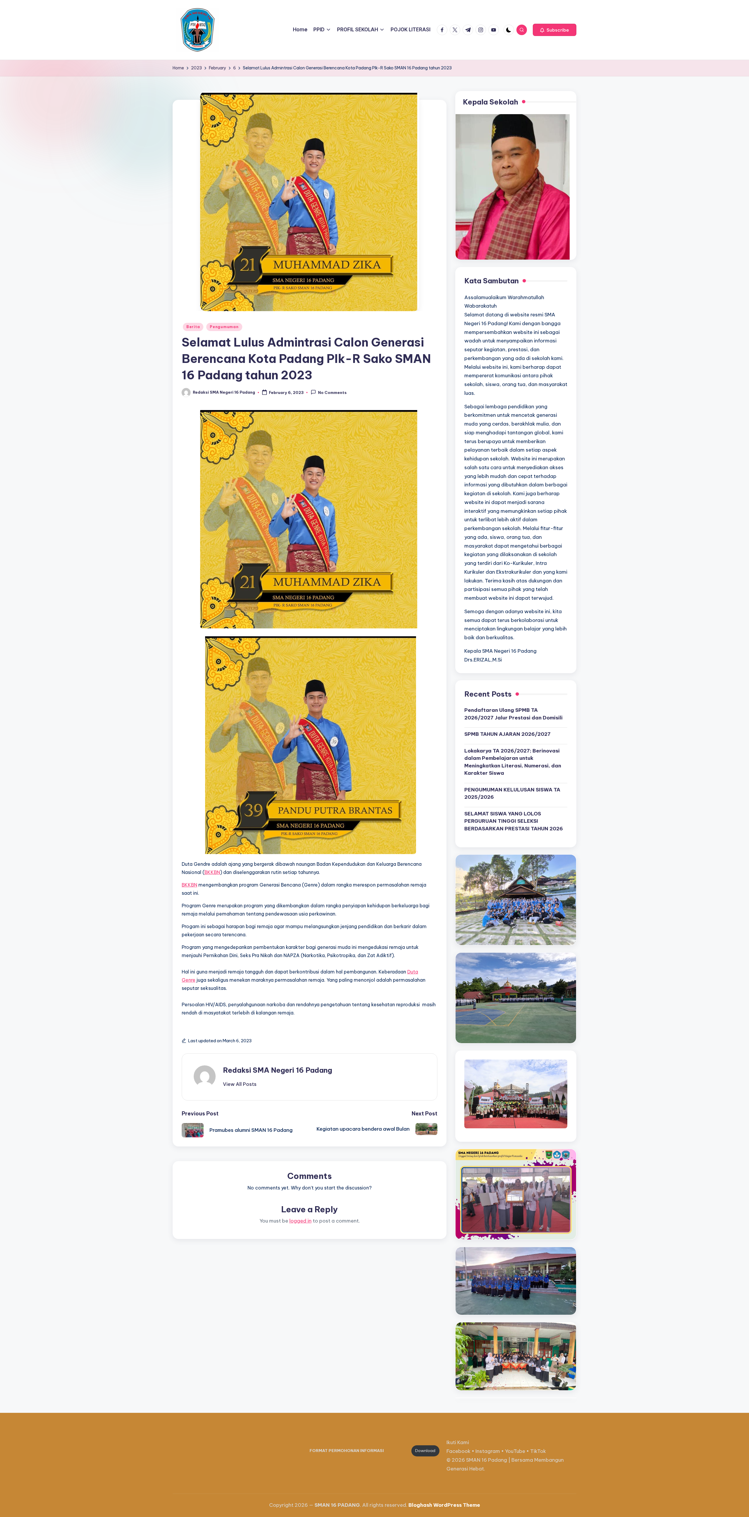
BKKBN (212, 872)
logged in (300, 1221)
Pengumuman (224, 327)
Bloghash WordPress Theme (444, 1505)
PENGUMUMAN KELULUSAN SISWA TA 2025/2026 (512, 793)
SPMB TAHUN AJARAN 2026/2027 (507, 734)
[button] (554, 30)
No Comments (332, 392)
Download (425, 1450)
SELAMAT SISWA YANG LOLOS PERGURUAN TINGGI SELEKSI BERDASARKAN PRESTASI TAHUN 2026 (513, 821)
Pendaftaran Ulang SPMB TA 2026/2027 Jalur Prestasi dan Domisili (513, 714)
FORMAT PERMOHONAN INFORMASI (347, 1450)
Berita (193, 327)
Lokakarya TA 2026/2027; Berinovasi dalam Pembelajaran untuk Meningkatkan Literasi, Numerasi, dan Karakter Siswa (512, 762)
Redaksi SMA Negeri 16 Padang (277, 1070)
